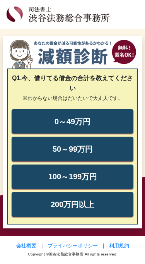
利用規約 (119, 246)
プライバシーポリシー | (78, 246)
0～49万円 (72, 121)
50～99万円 (73, 149)
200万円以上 (72, 204)
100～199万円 (72, 176)
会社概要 (26, 246)
